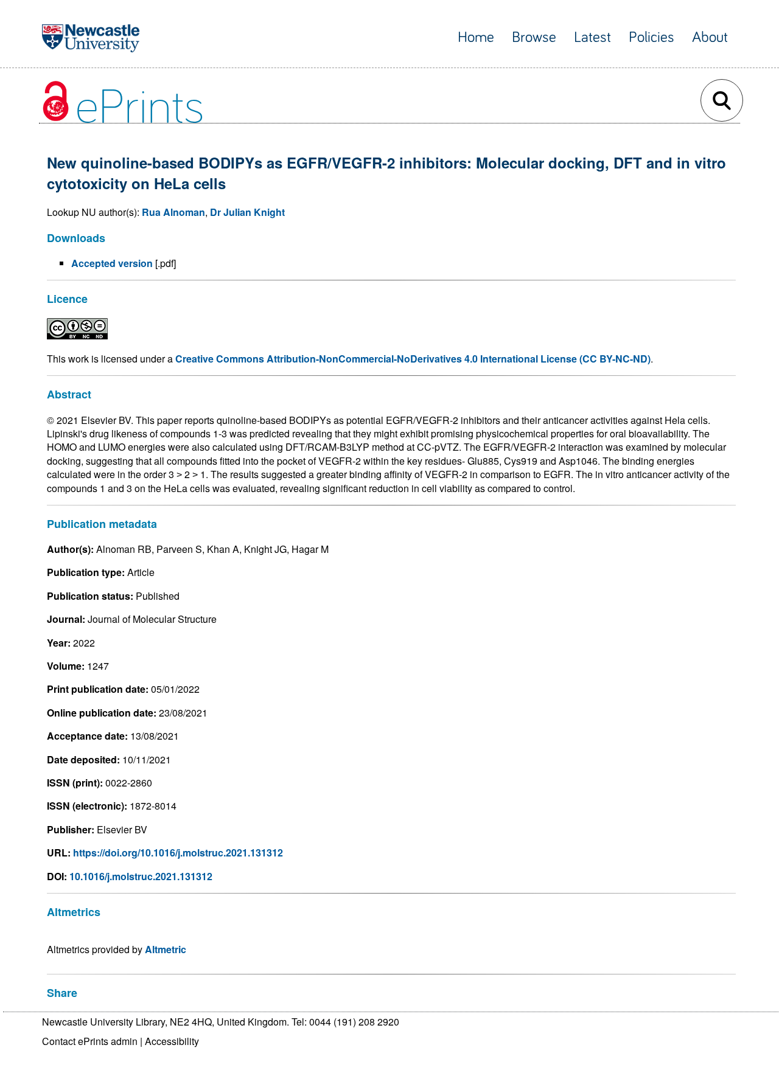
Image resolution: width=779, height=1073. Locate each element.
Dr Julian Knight (247, 212)
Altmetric (165, 949)
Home (476, 37)
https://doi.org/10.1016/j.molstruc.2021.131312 (178, 852)
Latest (592, 37)
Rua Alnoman (173, 212)
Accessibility (172, 1041)
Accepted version (112, 263)
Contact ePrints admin (90, 1041)
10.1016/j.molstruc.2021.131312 (140, 876)
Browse (534, 37)
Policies (651, 37)
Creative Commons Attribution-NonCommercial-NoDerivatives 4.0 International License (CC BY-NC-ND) (413, 359)
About (710, 37)
